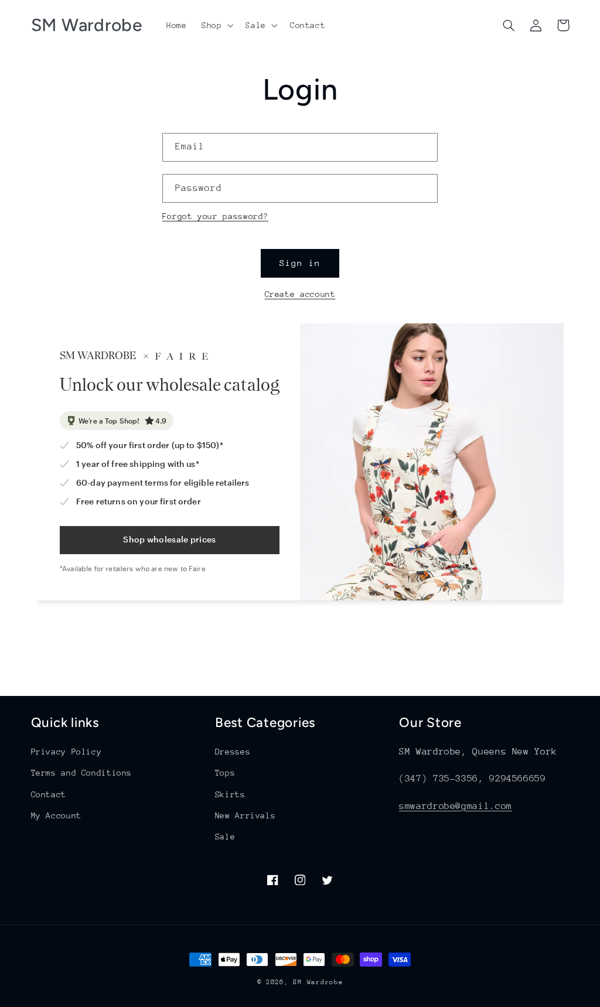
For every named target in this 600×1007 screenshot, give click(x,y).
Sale (225, 836)
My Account (56, 815)
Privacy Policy (66, 751)
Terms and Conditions (81, 772)
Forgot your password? (215, 216)
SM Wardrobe (318, 982)
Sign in (300, 263)
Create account (300, 294)
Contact (48, 794)
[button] (216, 25)
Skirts (230, 794)
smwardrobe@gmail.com (455, 806)
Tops (225, 772)
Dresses (232, 751)
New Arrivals (245, 815)
